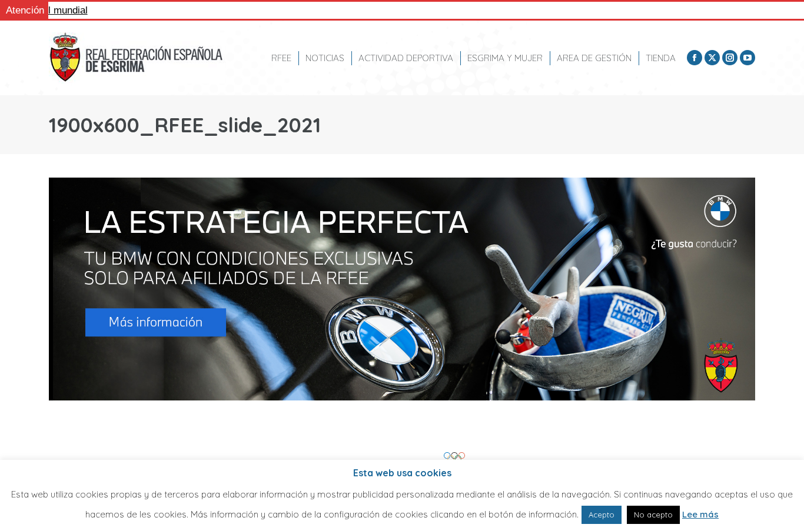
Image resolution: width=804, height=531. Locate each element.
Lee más (700, 514)
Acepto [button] (601, 514)
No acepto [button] (653, 514)
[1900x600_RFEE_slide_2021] (402, 289)
